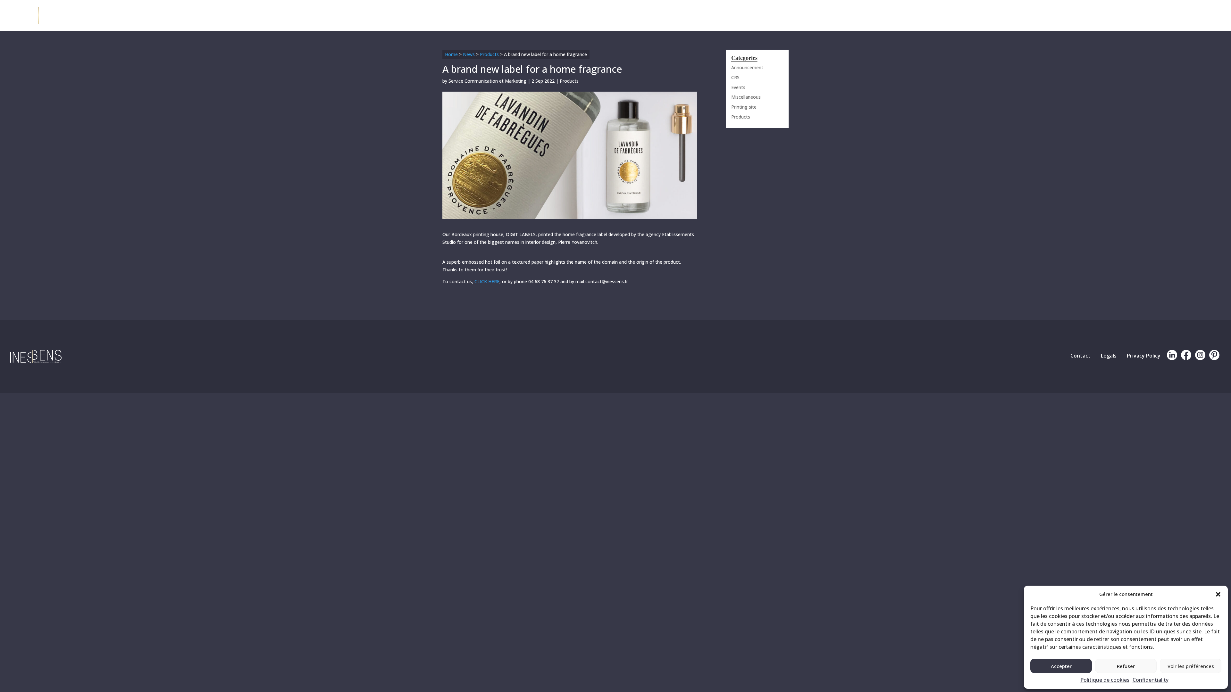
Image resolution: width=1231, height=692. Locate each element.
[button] (1218, 594)
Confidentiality (1150, 679)
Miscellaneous (746, 97)
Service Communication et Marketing (487, 81)
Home (451, 54)
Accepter (1061, 666)
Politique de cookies (1104, 679)
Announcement (747, 67)
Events (738, 87)
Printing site (744, 107)
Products (489, 54)
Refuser (1126, 666)
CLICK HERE (486, 281)
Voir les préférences (1191, 666)
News (469, 54)
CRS (735, 77)
